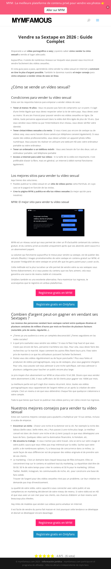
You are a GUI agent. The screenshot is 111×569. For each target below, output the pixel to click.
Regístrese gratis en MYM (55, 293)
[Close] (108, 7)
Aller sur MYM (56, 10)
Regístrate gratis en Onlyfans (55, 304)
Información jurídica (52, 561)
